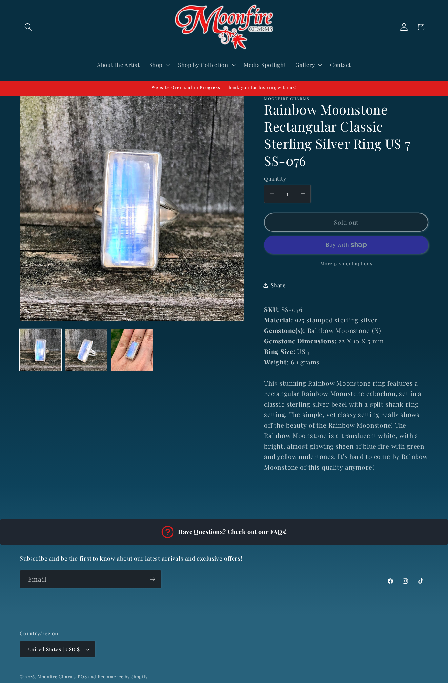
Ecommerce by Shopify (123, 676)
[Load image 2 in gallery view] (86, 350)
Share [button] (278, 285)
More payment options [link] (346, 263)
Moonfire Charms (57, 676)
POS (82, 676)
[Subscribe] (152, 579)
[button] (28, 27)
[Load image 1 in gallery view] (40, 350)
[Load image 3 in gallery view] (132, 350)
